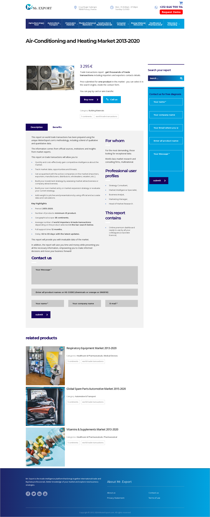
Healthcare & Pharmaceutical (155, 24)
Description (37, 127)
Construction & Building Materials (104, 24)
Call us (113, 99)
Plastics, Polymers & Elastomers (87, 24)
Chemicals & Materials (70, 24)
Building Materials (96, 110)
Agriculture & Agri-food (36, 24)
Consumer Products (121, 24)
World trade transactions (106, 116)
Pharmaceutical (110, 437)
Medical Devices (111, 355)
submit (39, 314)
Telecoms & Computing (172, 24)
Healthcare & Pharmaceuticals (90, 355)
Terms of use (154, 498)
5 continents (86, 116)
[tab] (37, 127)
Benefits (57, 127)
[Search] (181, 78)
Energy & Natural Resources (138, 24)
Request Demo (171, 12)
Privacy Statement (115, 498)
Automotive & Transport (53, 24)
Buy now (88, 99)
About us (111, 493)
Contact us (154, 493)
